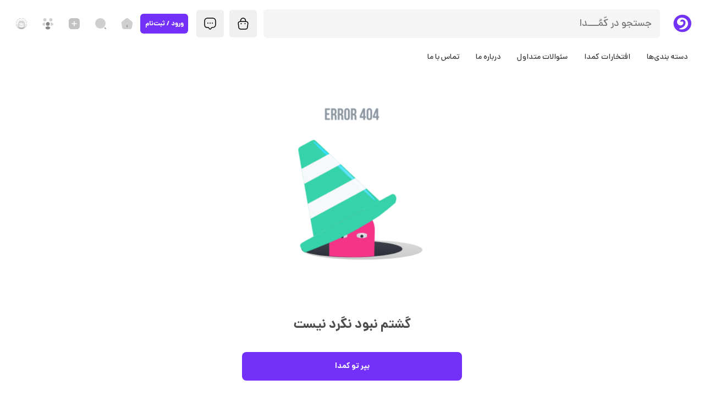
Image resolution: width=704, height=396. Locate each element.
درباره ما (488, 57)
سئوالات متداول (542, 57)
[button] (352, 202)
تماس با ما (443, 57)
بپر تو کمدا (352, 366)
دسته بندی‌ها (667, 57)
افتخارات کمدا (607, 57)
